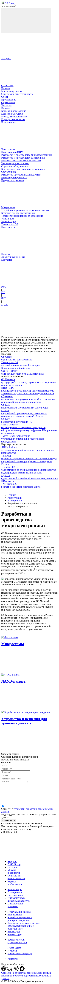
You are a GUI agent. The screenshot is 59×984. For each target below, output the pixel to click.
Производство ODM (12, 152)
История (5, 108)
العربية (4, 304)
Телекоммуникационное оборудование (21, 927)
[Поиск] (26, 20)
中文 (3, 298)
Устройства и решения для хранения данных (20, 919)
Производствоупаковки (15, 905)
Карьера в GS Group (12, 113)
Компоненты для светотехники (24, 923)
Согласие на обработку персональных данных (26, 972)
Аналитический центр (20, 953)
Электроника (15, 500)
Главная (12, 495)
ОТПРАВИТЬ (9, 820)
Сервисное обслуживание (15, 166)
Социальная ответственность (16, 877)
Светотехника (15, 895)
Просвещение (8, 99)
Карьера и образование (15, 882)
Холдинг (12, 861)
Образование (8, 102)
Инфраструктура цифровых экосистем (19, 899)
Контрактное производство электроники (23, 169)
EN (3, 292)
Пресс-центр (14, 947)
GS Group (10, 3)
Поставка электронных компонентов (21, 160)
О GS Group (14, 864)
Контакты (13, 958)
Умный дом (14, 931)
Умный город (15, 934)
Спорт (4, 96)
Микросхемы (15, 914)
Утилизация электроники (15, 163)
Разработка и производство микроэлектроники (26, 155)
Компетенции (15, 497)
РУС (3, 286)
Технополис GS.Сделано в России (17, 941)
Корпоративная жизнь (13, 119)
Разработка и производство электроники (23, 157)
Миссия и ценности (14, 871)
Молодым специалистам (14, 116)
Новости (12, 950)
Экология (6, 105)
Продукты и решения (19, 911)
